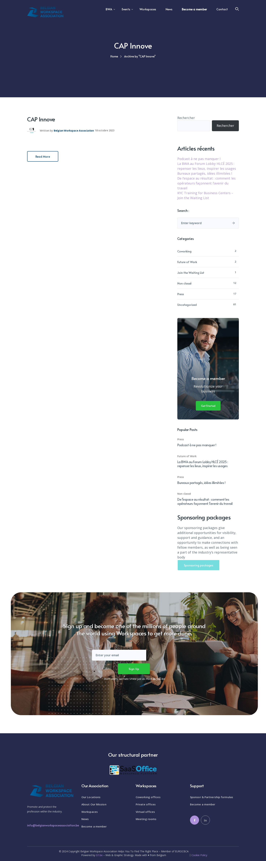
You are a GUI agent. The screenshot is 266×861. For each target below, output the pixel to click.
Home (114, 56)
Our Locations (90, 797)
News (85, 819)
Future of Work (187, 262)
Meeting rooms (146, 819)
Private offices (146, 804)
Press (180, 294)
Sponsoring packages (198, 565)
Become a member (94, 826)
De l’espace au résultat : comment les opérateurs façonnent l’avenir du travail (206, 183)
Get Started (208, 405)
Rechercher (186, 118)
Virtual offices (145, 812)
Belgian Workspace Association (74, 130)
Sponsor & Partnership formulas (211, 797)
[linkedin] (205, 820)
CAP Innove (41, 119)
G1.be (99, 855)
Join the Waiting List (190, 272)
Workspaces (89, 812)
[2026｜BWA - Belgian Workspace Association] (45, 11)
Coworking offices (148, 797)
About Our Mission (93, 804)
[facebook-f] (194, 820)
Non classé (184, 283)
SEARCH (233, 223)
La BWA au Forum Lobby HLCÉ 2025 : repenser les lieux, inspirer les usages (202, 463)
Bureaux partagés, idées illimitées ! (204, 173)
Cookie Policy (199, 855)
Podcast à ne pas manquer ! (198, 159)
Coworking (184, 251)
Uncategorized (187, 305)
